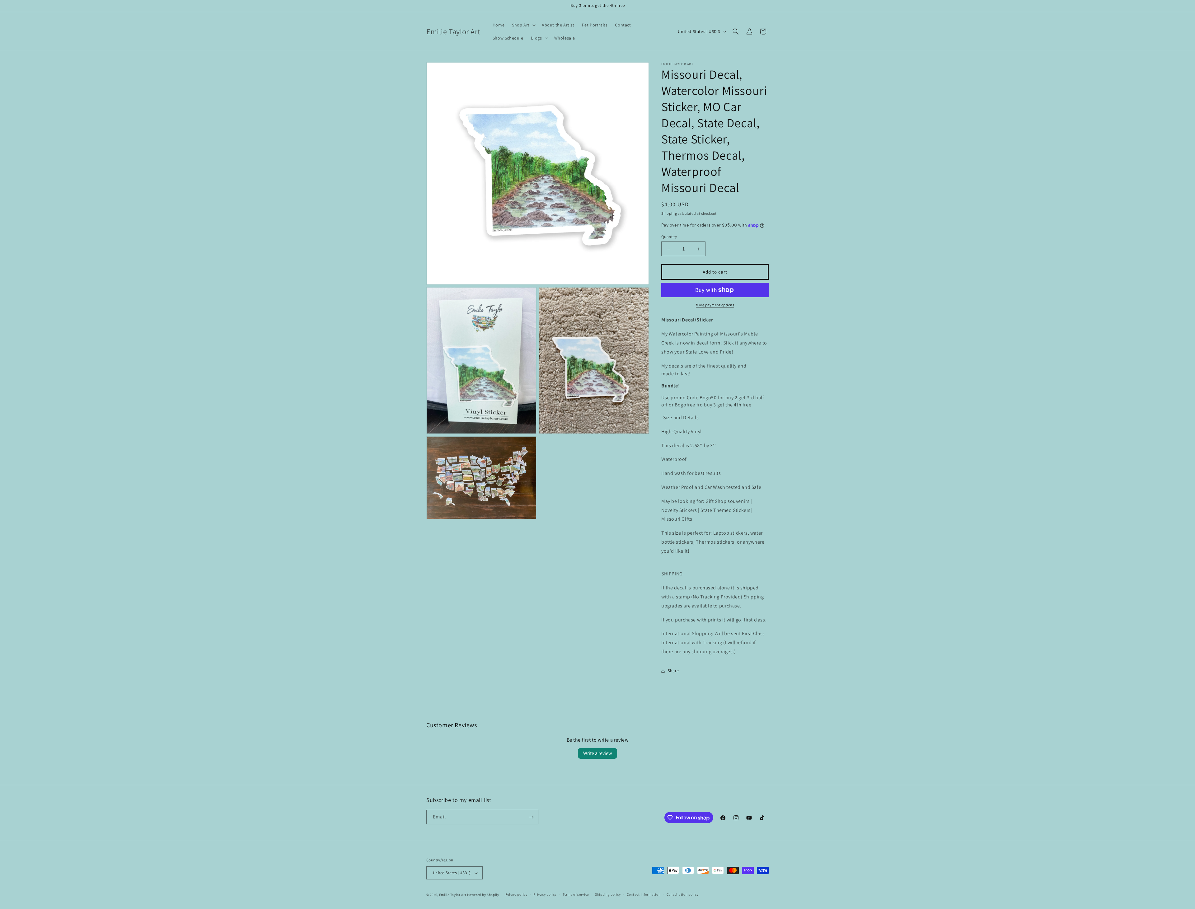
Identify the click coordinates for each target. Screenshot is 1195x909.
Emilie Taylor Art (452, 895)
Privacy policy (544, 894)
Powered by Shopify (483, 895)
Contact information (643, 894)
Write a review (597, 753)
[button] (523, 24)
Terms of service (576, 894)
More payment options (715, 304)
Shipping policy (608, 894)
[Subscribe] (531, 817)
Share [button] (673, 670)
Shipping (669, 213)
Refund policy (516, 894)
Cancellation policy (682, 894)
